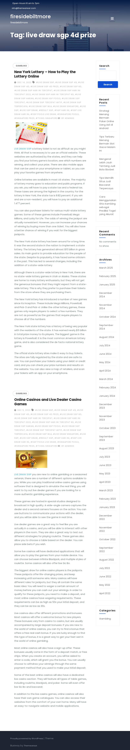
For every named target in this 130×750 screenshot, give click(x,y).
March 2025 (106, 267)
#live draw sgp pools (48, 98)
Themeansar (30, 745)
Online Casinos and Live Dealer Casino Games (47, 402)
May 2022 (104, 585)
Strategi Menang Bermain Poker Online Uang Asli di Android (106, 119)
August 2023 (106, 448)
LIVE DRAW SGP (22, 148)
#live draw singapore (66, 106)
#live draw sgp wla (40, 106)
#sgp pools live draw (43, 114)
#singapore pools (68, 114)
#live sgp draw (29, 110)
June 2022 (105, 576)
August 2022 (106, 559)
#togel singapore (46, 118)
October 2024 (107, 316)
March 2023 (106, 490)
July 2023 (104, 456)
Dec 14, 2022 (24, 82)
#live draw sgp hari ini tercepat (33, 90)
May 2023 (104, 473)
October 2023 (107, 428)
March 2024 (106, 379)
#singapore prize (24, 118)
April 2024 (105, 370)
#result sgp (46, 110)
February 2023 (107, 498)
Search (104, 66)
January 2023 (107, 507)
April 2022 (104, 593)
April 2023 (104, 482)
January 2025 (107, 284)
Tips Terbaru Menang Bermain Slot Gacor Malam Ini (107, 143)
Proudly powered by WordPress (27, 738)
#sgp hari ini (61, 110)
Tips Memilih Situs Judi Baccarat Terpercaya (106, 183)
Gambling (21, 65)
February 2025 (107, 276)
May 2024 (104, 362)
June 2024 (105, 353)
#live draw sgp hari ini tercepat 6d (53, 94)
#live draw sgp (45, 82)
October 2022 (107, 539)
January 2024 (107, 396)
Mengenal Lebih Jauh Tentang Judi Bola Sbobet (107, 164)
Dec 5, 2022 (23, 410)
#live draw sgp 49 (66, 82)
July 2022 (104, 568)
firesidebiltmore (30, 16)
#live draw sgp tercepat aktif (44, 102)
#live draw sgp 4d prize (44, 86)
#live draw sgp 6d (70, 86)
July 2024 (104, 345)
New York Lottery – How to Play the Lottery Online (45, 74)
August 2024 (106, 337)
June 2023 (105, 465)
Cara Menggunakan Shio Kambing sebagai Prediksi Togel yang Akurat (107, 205)
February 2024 (107, 387)
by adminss (67, 118)
